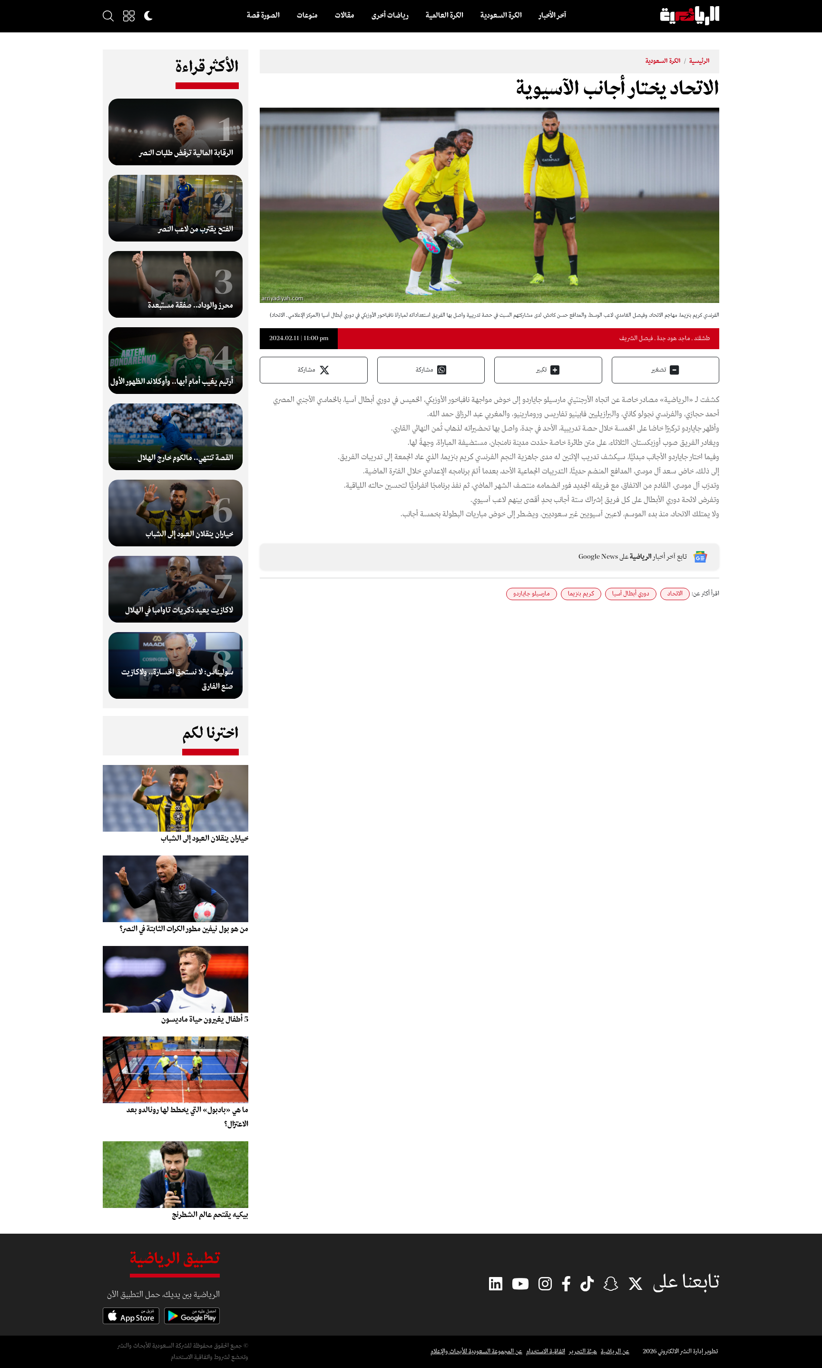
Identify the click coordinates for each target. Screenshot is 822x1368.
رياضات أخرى (390, 15)
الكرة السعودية (501, 15)
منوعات (307, 15)
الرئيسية (699, 61)
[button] (129, 15)
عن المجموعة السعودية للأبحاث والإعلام (476, 1351)
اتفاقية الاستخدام (545, 1351)
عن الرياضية (615, 1351)
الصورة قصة (263, 15)
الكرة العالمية (444, 15)
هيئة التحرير (583, 1351)
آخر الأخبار (552, 15)
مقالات (344, 15)
